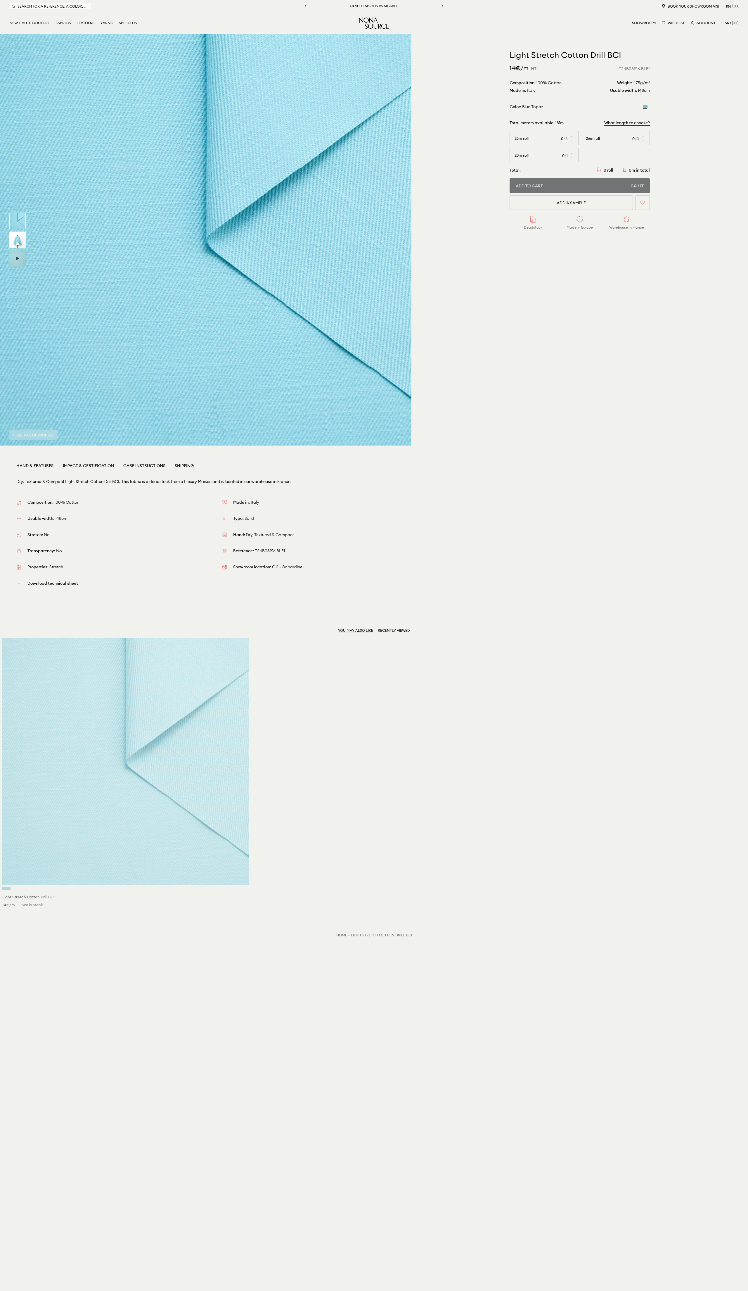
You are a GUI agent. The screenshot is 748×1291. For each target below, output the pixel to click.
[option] (205, 240)
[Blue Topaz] (645, 106)
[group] (17, 221)
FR (736, 6)
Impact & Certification (88, 465)
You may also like (355, 630)
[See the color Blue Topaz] (6, 888)
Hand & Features (34, 465)
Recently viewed (394, 630)
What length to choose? (627, 122)
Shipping (184, 465)
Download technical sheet (52, 583)
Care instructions (144, 465)
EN (728, 6)
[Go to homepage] (374, 23)
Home (341, 935)
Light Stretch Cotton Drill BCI (381, 935)
